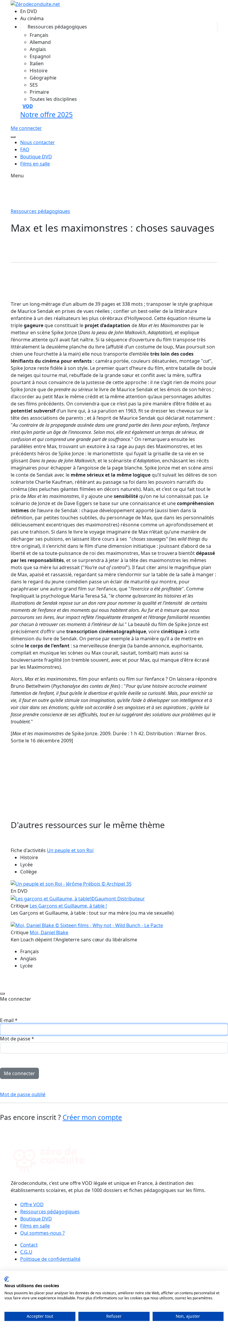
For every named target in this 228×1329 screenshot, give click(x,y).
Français (39, 35)
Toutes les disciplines (53, 99)
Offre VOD (32, 1204)
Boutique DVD (36, 156)
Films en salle (35, 163)
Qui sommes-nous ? (42, 1233)
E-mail (9, 1020)
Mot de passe (17, 1038)
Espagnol (40, 56)
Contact (29, 1245)
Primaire (39, 92)
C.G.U (26, 1252)
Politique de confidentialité (50, 1259)
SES (34, 85)
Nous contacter (37, 142)
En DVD (28, 11)
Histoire (39, 70)
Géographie (43, 77)
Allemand (40, 42)
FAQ (24, 149)
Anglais (38, 49)
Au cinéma (32, 18)
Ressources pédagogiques (57, 26)
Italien (37, 63)
